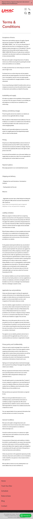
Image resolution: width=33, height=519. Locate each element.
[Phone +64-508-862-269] (29, 9)
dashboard (14, 512)
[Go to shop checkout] (29, 13)
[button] (25, 13)
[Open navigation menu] (25, 9)
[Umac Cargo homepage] (13, 11)
